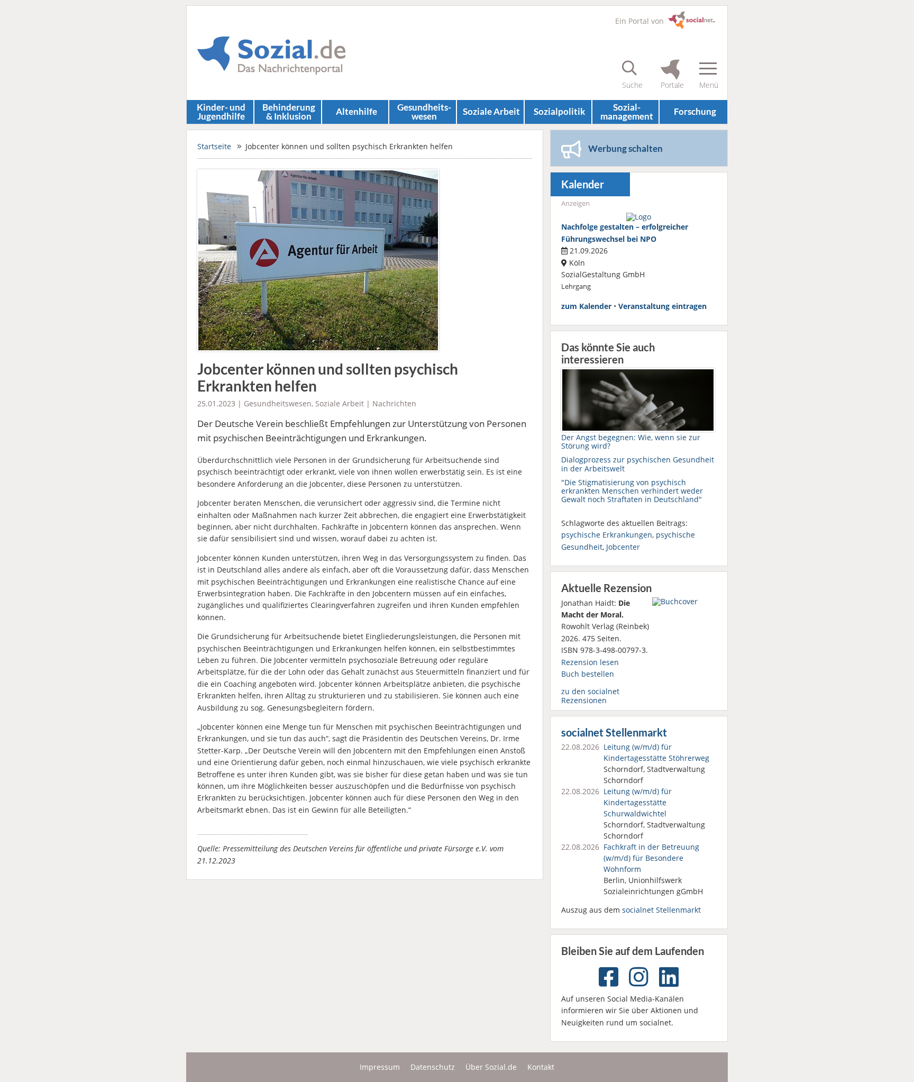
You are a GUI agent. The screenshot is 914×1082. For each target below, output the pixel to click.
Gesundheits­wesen (424, 112)
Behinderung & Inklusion (288, 112)
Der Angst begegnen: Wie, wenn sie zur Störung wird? (630, 441)
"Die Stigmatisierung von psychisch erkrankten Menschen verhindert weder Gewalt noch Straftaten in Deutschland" (632, 490)
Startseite (214, 146)
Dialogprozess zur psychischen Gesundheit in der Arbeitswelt (637, 463)
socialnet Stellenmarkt (614, 732)
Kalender (582, 184)
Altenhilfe (356, 111)
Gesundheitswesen (278, 403)
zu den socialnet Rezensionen (590, 695)
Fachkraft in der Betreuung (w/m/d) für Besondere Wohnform (651, 858)
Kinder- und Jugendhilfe (221, 112)
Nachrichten (394, 403)
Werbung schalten (625, 148)
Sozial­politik (559, 111)
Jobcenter (623, 547)
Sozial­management (626, 112)
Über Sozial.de (491, 1067)
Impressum (380, 1067)
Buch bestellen (587, 674)
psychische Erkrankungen (606, 535)
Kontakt (540, 1067)
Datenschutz (432, 1067)
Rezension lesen (590, 662)
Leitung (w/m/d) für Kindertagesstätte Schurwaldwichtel (638, 802)
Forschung (695, 111)
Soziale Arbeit (491, 111)
